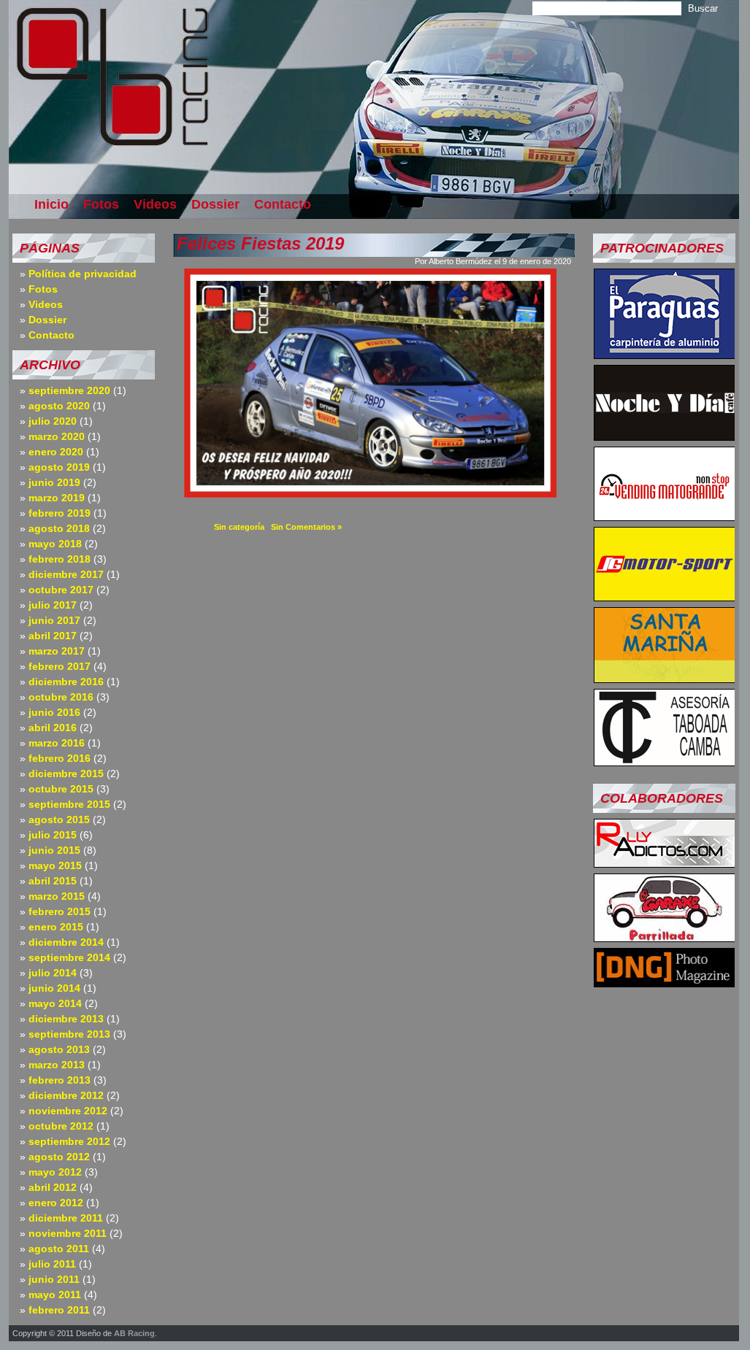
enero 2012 (55, 1202)
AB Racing (134, 1333)
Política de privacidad (82, 273)
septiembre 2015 (69, 804)
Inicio (51, 204)
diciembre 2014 (66, 942)
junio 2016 (54, 712)
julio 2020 (52, 421)
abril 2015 (52, 881)
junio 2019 (54, 482)
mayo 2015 (55, 865)
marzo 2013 (56, 1065)
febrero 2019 (59, 513)
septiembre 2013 (69, 1034)
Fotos (101, 204)
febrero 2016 (59, 758)
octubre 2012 (60, 1126)
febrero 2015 (59, 911)
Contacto (282, 204)
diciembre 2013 (66, 1019)
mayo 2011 (54, 1294)
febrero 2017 (59, 666)
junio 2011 (54, 1279)
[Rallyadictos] (664, 863)
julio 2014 (52, 973)
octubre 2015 (60, 789)
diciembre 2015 (66, 773)
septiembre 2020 (69, 390)
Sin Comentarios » (306, 526)
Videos (155, 204)
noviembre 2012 (67, 1110)
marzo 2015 (56, 896)
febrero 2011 (59, 1310)
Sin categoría (239, 526)
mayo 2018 (55, 543)
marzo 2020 (56, 436)
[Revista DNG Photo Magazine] (664, 983)
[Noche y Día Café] (664, 436)
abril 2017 (52, 635)
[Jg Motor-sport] (664, 597)
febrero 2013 (59, 1080)
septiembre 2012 (69, 1141)
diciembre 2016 (66, 681)
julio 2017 (52, 605)
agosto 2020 (59, 406)
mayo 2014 (55, 1003)
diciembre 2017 (66, 574)
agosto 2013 (59, 1049)
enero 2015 (55, 927)
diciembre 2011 (65, 1218)
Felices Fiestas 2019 (260, 243)
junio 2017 (54, 620)
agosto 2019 (59, 467)
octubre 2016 (60, 697)
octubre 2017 (60, 589)
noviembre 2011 (67, 1233)
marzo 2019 (56, 498)
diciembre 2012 (66, 1095)
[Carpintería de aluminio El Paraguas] (664, 354)
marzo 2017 (56, 651)
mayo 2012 (55, 1172)
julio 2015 (52, 835)
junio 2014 (54, 988)
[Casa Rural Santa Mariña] (664, 678)
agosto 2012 (59, 1156)
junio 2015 (54, 850)
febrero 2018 (59, 559)
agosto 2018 (59, 528)
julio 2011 (52, 1264)
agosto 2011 (58, 1248)
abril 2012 (52, 1187)
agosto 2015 (59, 819)
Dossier (215, 204)
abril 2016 (52, 727)
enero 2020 (55, 452)
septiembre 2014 (69, 957)
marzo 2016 (56, 743)
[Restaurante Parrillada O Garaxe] (664, 938)
